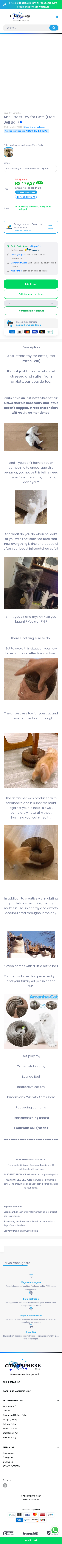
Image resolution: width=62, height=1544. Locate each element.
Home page (8, 1452)
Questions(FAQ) (10, 1432)
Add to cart (31, 284)
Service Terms (10, 1428)
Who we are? (9, 1406)
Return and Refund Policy (15, 1414)
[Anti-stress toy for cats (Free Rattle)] (8, 152)
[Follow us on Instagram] (5, 1485)
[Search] (53, 28)
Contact (6, 1410)
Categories (8, 1457)
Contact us (8, 1461)
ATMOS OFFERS (11, 1466)
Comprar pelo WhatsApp (31, 310)
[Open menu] (4, 17)
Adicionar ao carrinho (31, 294)
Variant (7, 162)
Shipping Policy (10, 1419)
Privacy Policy (9, 1423)
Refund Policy (9, 1437)
